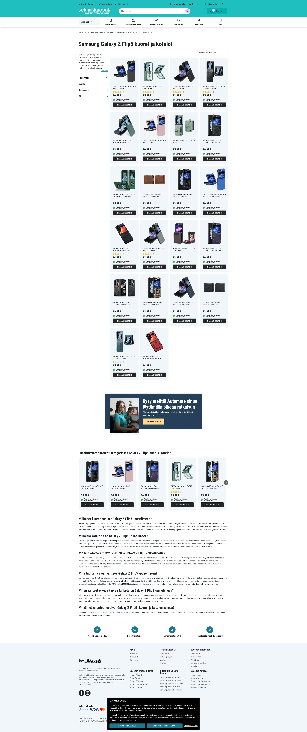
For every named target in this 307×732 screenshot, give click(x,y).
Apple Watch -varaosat (198, 687)
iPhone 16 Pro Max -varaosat (200, 681)
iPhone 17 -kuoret (136, 675)
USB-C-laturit (195, 660)
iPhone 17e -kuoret (136, 687)
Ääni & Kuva (178, 24)
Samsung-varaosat (197, 678)
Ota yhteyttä (134, 660)
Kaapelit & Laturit (156, 24)
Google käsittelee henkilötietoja (131, 710)
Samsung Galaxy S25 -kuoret (170, 687)
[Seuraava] (226, 482)
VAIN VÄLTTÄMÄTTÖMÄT (165, 725)
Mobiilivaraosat (110, 24)
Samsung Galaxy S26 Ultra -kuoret (171, 684)
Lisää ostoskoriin (124, 105)
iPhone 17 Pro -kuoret (137, 681)
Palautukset (134, 657)
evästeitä (166, 705)
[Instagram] (88, 692)
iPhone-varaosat (196, 675)
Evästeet (163, 660)
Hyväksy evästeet (127, 725)
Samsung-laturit (196, 657)
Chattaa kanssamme (153, 421)
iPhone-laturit (195, 654)
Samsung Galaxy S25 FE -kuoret (171, 690)
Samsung (109, 32)
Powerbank (199, 24)
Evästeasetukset (191, 726)
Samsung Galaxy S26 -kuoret (170, 677)
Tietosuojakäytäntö (166, 657)
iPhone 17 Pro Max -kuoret (139, 684)
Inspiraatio (163, 663)
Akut (220, 24)
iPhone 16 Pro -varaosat (199, 684)
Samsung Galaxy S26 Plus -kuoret (171, 680)
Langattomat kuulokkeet (199, 663)
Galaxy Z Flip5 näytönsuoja (119, 612)
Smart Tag (194, 666)
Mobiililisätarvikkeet (133, 24)
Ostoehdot (133, 654)
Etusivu (81, 32)
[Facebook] (81, 692)
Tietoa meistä (165, 654)
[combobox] (154, 11)
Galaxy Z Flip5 (122, 32)
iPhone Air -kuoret (136, 678)
